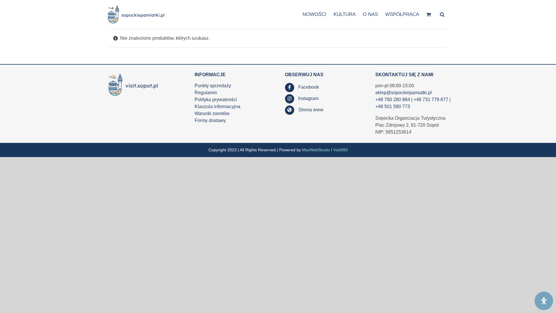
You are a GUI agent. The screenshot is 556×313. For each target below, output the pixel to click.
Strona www (310, 109)
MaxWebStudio (316, 150)
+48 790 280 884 (392, 99)
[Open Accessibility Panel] (544, 301)
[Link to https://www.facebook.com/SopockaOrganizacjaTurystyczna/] (289, 87)
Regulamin (206, 92)
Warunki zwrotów (212, 113)
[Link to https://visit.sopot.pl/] (289, 110)
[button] (442, 14)
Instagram (308, 98)
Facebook (308, 87)
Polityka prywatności (216, 99)
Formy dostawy (210, 120)
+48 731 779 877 (431, 99)
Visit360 (340, 150)
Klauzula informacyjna (217, 106)
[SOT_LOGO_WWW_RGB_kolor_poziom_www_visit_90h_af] (133, 74)
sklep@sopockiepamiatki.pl (403, 92)
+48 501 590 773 (392, 106)
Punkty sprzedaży (213, 85)
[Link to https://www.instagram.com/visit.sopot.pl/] (289, 98)
